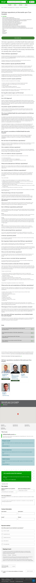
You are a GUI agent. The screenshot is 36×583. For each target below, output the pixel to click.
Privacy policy (12, 581)
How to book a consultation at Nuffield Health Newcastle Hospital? (14, 20)
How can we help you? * (6, 495)
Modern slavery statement (6, 579)
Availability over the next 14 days (7, 363)
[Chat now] (33, 580)
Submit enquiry (30, 571)
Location (3, 31)
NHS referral (6, 540)
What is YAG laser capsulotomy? (8, 17)
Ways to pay (4, 32)
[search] (17, 2)
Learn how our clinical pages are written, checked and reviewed (22, 353)
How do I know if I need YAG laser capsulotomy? (11, 21)
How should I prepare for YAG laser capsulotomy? (11, 23)
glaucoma (18, 159)
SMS (10, 555)
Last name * (20, 511)
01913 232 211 (13, 479)
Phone (15, 555)
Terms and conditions (5, 581)
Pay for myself (6, 530)
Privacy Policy (30, 560)
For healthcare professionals (19, 578)
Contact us (4, 33)
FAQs (3, 29)
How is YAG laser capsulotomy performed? (10, 24)
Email (5, 555)
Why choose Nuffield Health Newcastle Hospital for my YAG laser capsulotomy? (17, 19)
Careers (12, 578)
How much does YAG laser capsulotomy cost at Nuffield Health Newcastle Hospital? (17, 28)
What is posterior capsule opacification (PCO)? (11, 18)
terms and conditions (13, 571)
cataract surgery (13, 57)
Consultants (4, 30)
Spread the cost (7, 534)
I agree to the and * (13, 572)
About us (2, 578)
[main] (18, 292)
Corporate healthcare (28, 578)
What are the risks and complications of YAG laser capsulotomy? (14, 27)
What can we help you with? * (24, 488)
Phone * (19, 517)
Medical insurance (7, 537)
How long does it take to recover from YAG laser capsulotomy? (14, 25)
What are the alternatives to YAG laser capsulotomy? (12, 22)
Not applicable (6, 544)
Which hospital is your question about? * (8, 489)
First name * (4, 511)
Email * (2, 517)
